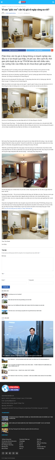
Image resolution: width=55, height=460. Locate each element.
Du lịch (21, 443)
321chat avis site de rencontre (9, 441)
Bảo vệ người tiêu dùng (7, 444)
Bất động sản (27, 13)
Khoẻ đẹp (39, 439)
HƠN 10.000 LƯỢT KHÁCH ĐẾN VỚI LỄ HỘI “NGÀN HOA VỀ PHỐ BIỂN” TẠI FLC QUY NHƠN (29, 423)
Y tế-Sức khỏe (40, 448)
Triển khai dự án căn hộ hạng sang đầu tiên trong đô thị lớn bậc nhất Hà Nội (24, 310)
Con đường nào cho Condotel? (15, 294)
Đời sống (21, 446)
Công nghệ (22, 441)
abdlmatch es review (7, 443)
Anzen (6, 458)
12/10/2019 (20, 13)
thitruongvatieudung (11, 13)
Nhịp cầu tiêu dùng (41, 443)
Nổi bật (38, 444)
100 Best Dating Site (6, 439)
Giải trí (21, 448)
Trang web (31, 280)
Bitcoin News (5, 448)
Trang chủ (4, 6)
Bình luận (4, 255)
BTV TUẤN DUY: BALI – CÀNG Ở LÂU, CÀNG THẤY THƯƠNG (21, 370)
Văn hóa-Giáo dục (41, 446)
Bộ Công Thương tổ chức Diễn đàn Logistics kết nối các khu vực (24, 429)
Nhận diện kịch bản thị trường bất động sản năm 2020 (19, 299)
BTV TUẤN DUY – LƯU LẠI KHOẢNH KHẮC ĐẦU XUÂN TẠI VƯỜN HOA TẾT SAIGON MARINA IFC (28, 359)
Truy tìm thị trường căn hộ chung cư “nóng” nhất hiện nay (18, 208)
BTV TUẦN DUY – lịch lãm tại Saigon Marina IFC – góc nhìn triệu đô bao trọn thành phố (22, 355)
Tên (3, 273)
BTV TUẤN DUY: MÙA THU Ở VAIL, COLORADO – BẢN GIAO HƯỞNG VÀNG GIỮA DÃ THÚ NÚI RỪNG (29, 375)
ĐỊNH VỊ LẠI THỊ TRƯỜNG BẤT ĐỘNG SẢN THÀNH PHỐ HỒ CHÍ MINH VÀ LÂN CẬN (26, 305)
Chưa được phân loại (24, 439)
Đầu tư (21, 444)
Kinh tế (39, 441)
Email (3, 280)
